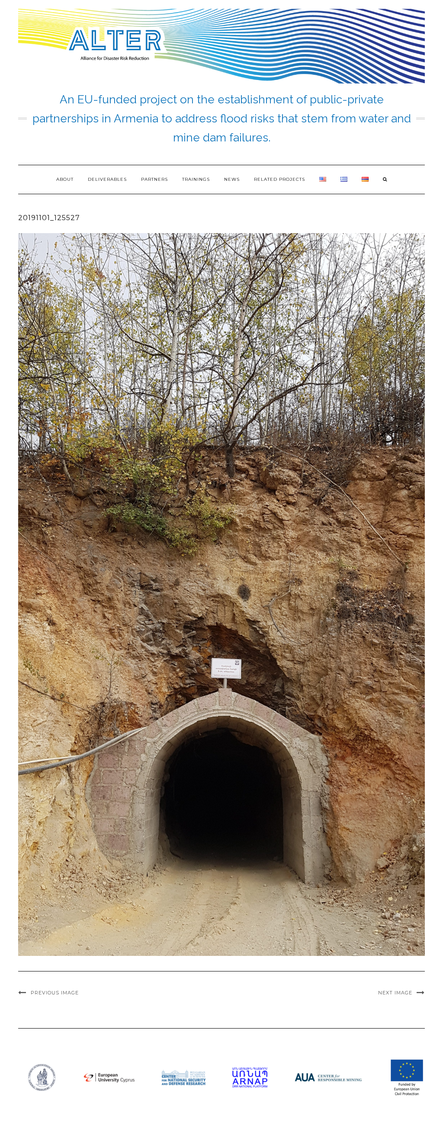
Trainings (196, 179)
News (232, 179)
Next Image (395, 993)
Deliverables (107, 179)
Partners (154, 179)
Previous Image (55, 993)
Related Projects (279, 179)
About (65, 179)
